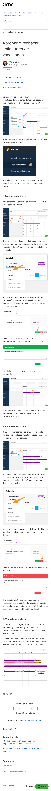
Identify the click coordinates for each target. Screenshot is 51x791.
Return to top (9, 729)
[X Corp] (7, 694)
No (32, 708)
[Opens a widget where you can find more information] (42, 787)
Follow (7, 69)
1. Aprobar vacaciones (12, 77)
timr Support (7, 13)
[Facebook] (4, 694)
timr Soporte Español (23, 13)
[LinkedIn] (11, 694)
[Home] (8, 5)
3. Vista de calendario (12, 87)
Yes (19, 708)
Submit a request (35, 720)
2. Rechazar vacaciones (13, 82)
